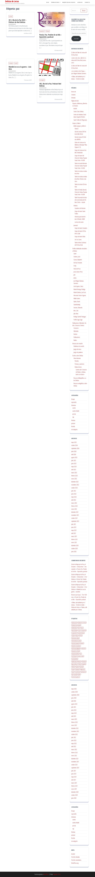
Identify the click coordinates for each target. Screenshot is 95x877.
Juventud (76, 225)
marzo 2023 (74, 473)
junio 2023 (73, 464)
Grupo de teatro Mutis (80, 237)
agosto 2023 (74, 457)
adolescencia (74, 622)
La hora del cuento (79, 222)
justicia (77, 666)
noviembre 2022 (75, 485)
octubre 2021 (74, 518)
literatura (77, 669)
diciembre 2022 (74, 482)
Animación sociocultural (76, 625)
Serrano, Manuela (78, 308)
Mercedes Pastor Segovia (80, 295)
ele (80, 653)
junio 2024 (73, 451)
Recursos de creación (77, 344)
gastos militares (74, 664)
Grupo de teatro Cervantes (81, 228)
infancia (73, 666)
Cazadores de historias (80, 208)
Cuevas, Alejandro (78, 260)
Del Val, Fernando (78, 263)
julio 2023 (73, 460)
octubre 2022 (74, 488)
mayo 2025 (74, 442)
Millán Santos (77, 298)
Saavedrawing (77, 305)
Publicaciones (77, 337)
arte (78, 627)
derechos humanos (75, 643)
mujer (73, 671)
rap (73, 417)
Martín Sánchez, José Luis (80, 292)
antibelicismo (74, 627)
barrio (82, 627)
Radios (75, 340)
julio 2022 (73, 491)
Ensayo (73, 399)
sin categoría (42, 80)
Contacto (87, 2)
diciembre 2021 (74, 512)
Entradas (73, 98)
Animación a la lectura (82, 622)
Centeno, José (77, 257)
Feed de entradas (75, 857)
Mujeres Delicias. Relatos (68, 2)
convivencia (84, 630)
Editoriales (76, 331)
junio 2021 (73, 527)
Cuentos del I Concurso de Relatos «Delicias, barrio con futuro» (81, 372)
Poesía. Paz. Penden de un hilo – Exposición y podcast (50, 35)
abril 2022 (73, 500)
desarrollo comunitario (76, 646)
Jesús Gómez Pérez (78, 272)
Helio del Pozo (77, 269)
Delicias (80, 635)
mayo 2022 (74, 497)
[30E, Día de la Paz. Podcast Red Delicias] (51, 67)
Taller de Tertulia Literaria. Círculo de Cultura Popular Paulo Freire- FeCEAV (81, 192)
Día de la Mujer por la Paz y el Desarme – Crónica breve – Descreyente (79, 566)
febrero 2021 (74, 539)
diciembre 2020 (74, 545)
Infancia (75, 206)
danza (77, 635)
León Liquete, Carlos (78, 286)
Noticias (47, 31)
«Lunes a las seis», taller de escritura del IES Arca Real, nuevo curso (78, 60)
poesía (16, 63)
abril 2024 (73, 454)
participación (83, 671)
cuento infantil (75, 411)
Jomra (75, 278)
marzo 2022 (74, 503)
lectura (73, 669)
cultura (73, 635)
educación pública (75, 653)
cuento (74, 408)
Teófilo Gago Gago (78, 320)
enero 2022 (74, 509)
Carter (75, 254)
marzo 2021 (74, 536)
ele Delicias (74, 656)
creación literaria (81, 633)
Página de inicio (55, 2)
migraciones (82, 669)
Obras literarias (77, 358)
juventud (81, 666)
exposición (42, 31)
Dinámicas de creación (79, 346)
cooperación (74, 633)
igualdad (84, 664)
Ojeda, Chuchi (77, 301)
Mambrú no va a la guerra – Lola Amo (20, 68)
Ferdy (75, 266)
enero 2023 (74, 479)
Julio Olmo (76, 314)
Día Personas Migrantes (76, 648)
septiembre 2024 (75, 448)
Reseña (73, 426)
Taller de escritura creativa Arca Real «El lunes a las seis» (81, 179)
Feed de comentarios (76, 860)
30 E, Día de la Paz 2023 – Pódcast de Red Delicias (17, 21)
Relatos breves (78, 367)
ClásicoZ (76, 129)
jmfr (74, 275)
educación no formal (76, 651)
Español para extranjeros (76, 661)
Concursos (76, 328)
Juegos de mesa (77, 349)
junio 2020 (73, 552)
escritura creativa (80, 656)
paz (72, 674)
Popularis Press (57, 874)
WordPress (46, 874)
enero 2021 (74, 542)
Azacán (75, 108)
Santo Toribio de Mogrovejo (80, 120)
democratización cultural (76, 640)
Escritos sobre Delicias (77, 356)
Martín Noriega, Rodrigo (79, 289)
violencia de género (75, 677)
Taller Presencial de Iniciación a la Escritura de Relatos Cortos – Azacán (81, 200)
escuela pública (75, 659)
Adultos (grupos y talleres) (80, 126)
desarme (82, 643)
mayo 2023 (74, 467)
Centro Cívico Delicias (78, 112)
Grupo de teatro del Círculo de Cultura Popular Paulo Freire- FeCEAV (81, 158)
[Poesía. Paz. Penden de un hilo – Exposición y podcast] (51, 19)
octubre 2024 (74, 445)
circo (79, 630)
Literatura (11, 63)
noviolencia (77, 671)
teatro (79, 674)
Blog (47, 2)
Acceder (73, 854)
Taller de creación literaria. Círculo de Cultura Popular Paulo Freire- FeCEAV (81, 165)
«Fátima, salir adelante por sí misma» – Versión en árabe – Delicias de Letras (78, 605)
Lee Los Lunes (78, 240)
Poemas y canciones (79, 364)
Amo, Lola (76, 311)
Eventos (75, 334)
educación (84, 648)
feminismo (84, 661)
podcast (10, 16)
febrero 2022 (74, 506)
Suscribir (76, 38)
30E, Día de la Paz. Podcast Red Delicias (50, 84)
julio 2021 (73, 524)
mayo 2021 (74, 530)
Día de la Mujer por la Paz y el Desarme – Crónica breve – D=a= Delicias (79, 576)
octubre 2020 (74, 548)
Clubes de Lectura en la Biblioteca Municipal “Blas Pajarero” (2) (81, 144)
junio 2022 (73, 494)
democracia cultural (75, 638)
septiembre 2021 (75, 521)
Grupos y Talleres (76, 123)
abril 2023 (73, 470)
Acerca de (79, 2)
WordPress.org (74, 863)
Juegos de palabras (78, 352)
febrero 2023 (74, 476)
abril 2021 (73, 533)
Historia (80, 664)
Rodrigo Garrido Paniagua (80, 317)
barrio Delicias (74, 630)
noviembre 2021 (75, 515)
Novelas (77, 361)
